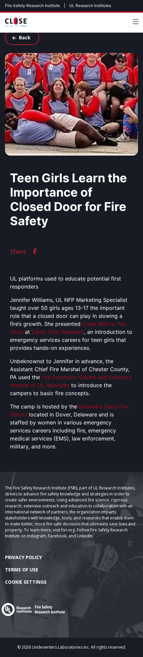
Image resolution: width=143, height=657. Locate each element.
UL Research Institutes (90, 5)
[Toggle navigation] (135, 22)
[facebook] (34, 251)
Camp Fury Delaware (58, 331)
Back (25, 37)
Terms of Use (21, 569)
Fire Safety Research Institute (32, 5)
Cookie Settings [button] (26, 582)
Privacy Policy (23, 557)
